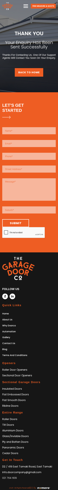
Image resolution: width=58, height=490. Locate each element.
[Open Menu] (26, 6)
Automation (9, 331)
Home (5, 313)
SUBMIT (16, 223)
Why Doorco (9, 325)
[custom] (5, 296)
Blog (4, 349)
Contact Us (8, 343)
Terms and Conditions (14, 355)
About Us (7, 319)
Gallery (6, 337)
